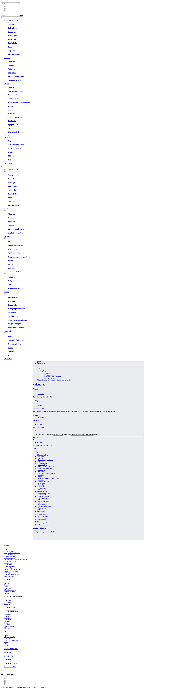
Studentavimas (42, 508)
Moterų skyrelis (42, 518)
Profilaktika (7, 621)
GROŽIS (7, 58)
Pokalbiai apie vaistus (62, 380)
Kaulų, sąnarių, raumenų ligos (46, 466)
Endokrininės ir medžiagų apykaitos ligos (16, 559)
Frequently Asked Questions (52, 376)
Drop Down (44, 371)
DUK (42, 370)
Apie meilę (7, 619)
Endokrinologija (42, 463)
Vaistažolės (7, 600)
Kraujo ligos (41, 485)
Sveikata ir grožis (42, 491)
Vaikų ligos (41, 480)
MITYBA (7, 84)
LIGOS (6, 135)
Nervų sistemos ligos (10, 564)
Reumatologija (42, 488)
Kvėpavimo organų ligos (45, 468)
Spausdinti (41, 394)
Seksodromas (41, 511)
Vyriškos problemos (43, 516)
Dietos (6, 642)
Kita (70, 380)
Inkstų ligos (41, 483)
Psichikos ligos (42, 476)
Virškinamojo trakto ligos (45, 481)
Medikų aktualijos (42, 504)
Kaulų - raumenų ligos (10, 561)
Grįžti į (35, 448)
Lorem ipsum (48, 373)
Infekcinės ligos (42, 465)
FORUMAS (8, 163)
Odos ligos (41, 486)
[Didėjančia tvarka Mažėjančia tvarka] (88, 434)
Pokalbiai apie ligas (42, 455)
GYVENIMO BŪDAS (11, 20)
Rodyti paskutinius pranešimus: (44, 434)
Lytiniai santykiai (43, 514)
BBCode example (49, 378)
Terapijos (7, 604)
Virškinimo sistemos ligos (11, 574)
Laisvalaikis (7, 614)
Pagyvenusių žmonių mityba (12, 640)
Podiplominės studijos (44, 506)
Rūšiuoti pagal (67, 434)
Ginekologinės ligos (10, 556)
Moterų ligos (41, 470)
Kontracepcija (42, 519)
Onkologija (41, 475)
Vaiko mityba (8, 638)
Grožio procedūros (43, 496)
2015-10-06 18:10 (38, 408)
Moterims (7, 583)
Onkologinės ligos (9, 566)
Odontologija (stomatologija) (46, 473)
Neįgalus (7, 624)
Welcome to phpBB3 (50, 375)
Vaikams (6, 586)
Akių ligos (41, 456)
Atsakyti (37, 389)
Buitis (6, 623)
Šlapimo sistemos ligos (11, 571)
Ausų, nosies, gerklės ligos (45, 460)
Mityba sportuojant (9, 637)
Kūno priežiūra (42, 498)
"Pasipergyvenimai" (44, 523)
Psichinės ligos (8, 568)
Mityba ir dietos (42, 495)
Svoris (6, 643)
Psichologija (8, 618)
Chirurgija (41, 461)
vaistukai (39, 384)
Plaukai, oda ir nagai (10, 590)
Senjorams (7, 588)
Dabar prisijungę (39, 528)
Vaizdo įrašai (8, 137)
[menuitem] (40, 362)
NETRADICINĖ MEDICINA (13, 117)
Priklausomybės (9, 626)
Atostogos (7, 616)
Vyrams (6, 585)
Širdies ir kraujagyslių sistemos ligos (48, 478)
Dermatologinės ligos (10, 554)
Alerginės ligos (8, 551)
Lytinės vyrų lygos (9, 558)
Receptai (6, 645)
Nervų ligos (41, 471)
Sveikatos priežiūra (9, 591)
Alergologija (41, 458)
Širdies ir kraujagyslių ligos (12, 569)
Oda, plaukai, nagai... (44, 493)
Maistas (6, 635)
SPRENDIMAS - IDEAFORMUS (39, 687)
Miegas (6, 593)
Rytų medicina (8, 602)
